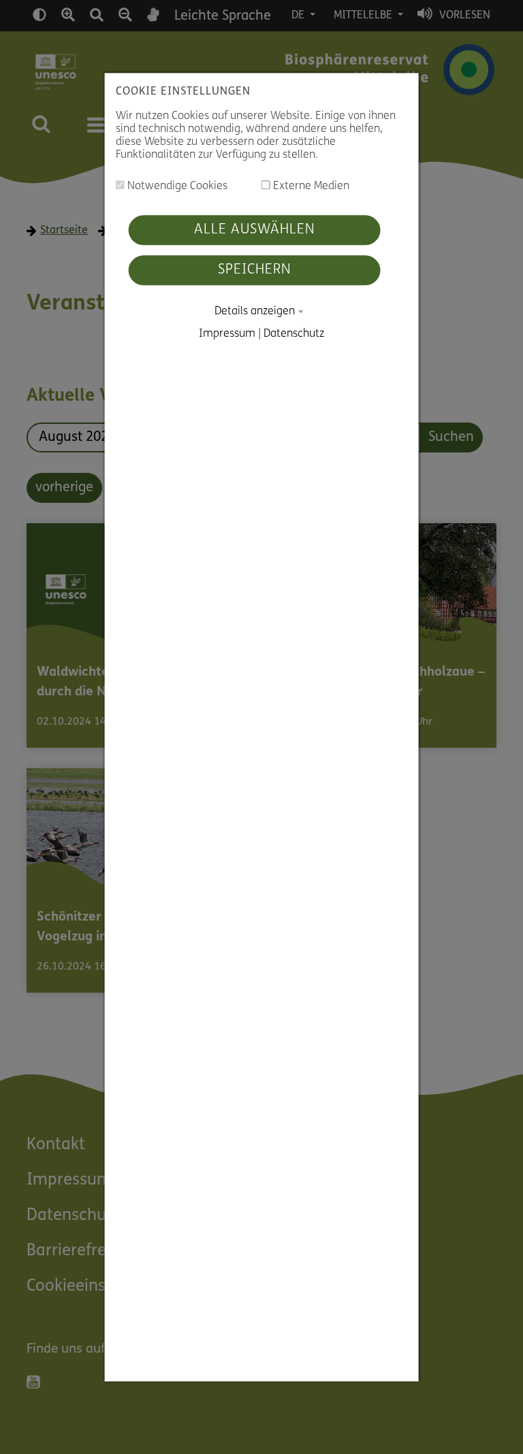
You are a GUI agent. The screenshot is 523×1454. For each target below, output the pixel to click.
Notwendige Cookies (176, 187)
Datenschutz (294, 334)
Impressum (227, 334)
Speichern (254, 271)
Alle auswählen (254, 230)
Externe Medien (309, 187)
